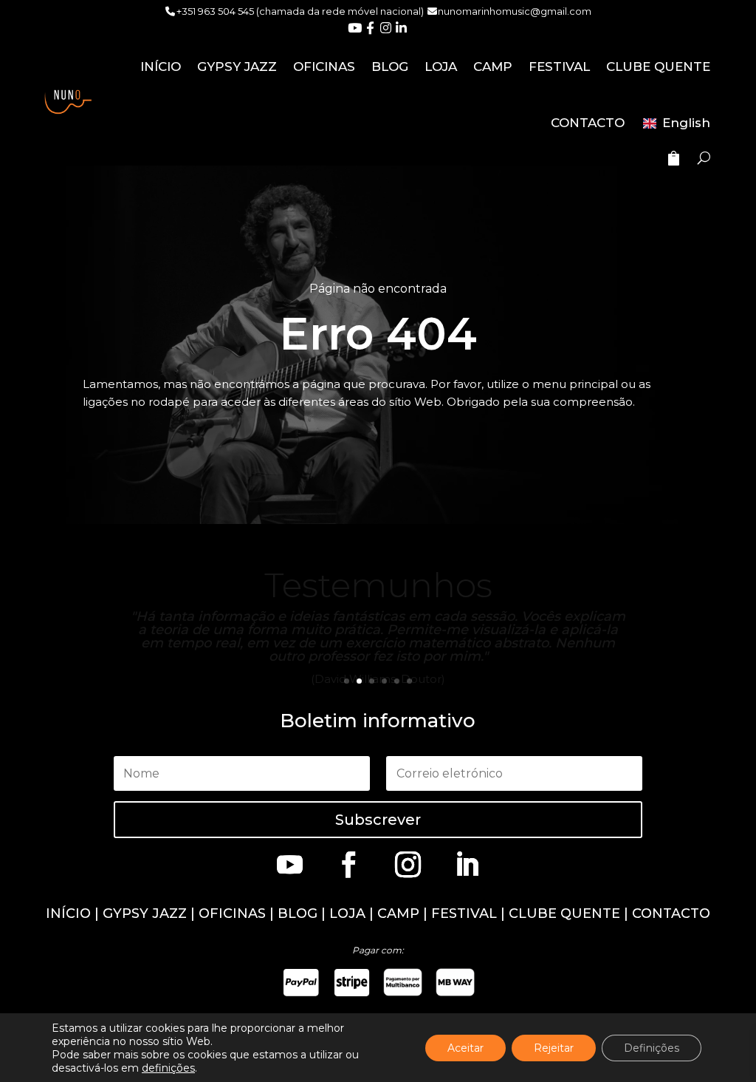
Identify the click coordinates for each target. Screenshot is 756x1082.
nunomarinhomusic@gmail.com (514, 11)
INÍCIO (160, 66)
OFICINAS (324, 66)
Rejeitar (554, 1048)
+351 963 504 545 (215, 11)
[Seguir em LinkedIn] (466, 864)
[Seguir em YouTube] (289, 864)
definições (168, 1068)
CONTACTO (588, 122)
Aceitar (465, 1048)
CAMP (492, 66)
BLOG (389, 66)
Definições (651, 1048)
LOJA (441, 66)
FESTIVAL (559, 66)
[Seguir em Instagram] (407, 864)
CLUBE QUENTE (658, 66)
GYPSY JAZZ (237, 66)
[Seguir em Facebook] (348, 864)
